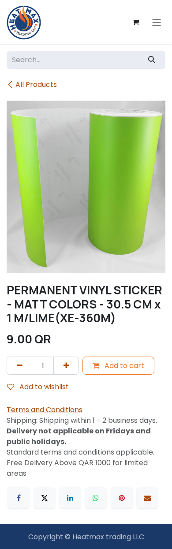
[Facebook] (18, 497)
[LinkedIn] (70, 497)
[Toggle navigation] (156, 22)
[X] (44, 497)
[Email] (147, 497)
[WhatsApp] (95, 497)
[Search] (151, 60)
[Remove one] (19, 365)
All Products (36, 84)
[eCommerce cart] (135, 22)
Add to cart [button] (123, 366)
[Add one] (66, 365)
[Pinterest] (121, 497)
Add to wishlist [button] (43, 387)
